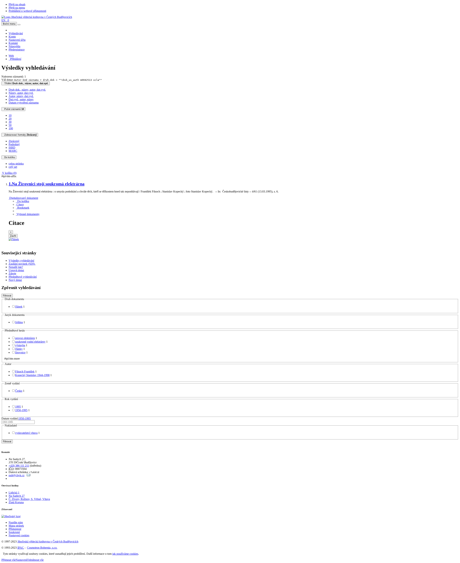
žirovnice (20, 352)
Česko (18, 390)
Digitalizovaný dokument (23, 197)
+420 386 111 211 (19, 465)
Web (11, 55)
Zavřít (13, 236)
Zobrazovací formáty (20, 134)
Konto (12, 36)
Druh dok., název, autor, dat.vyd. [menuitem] (27, 89)
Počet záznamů (13, 109)
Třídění (25, 83)
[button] (20, 204)
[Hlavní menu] (19, 24)
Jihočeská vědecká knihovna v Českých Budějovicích (47, 541)
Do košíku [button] (22, 201)
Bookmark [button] (22, 207)
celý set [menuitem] (13, 166)
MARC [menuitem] (13, 150)
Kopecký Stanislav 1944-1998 (32, 375)
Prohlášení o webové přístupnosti (27, 10)
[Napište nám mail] (28, 475)
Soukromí (14, 532)
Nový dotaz (15, 280)
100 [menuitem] (11, 128)
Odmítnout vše (35, 559)
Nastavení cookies (19, 535)
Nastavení (21, 559)
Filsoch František (24, 371)
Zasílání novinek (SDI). (22, 263)
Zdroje (12, 273)
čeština (19, 322)
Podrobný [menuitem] (14, 144)
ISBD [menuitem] (12, 147)
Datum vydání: (16, 418)
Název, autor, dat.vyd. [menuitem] (21, 92)
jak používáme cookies (125, 553)
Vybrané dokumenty (28, 214)
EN (3, 20)
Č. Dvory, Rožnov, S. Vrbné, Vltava (29, 499)
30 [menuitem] (10, 121)
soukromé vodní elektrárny (30, 341)
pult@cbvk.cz (16, 475)
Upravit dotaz (16, 270)
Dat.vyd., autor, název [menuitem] (21, 99)
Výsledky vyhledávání (21, 260)
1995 (18, 406)
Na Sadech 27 (17, 495)
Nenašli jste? (16, 267)
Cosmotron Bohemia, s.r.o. (42, 547)
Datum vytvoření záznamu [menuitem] (24, 102)
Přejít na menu (17, 7)
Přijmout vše (8, 559)
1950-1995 (21, 410)
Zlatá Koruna (16, 502)
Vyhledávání (16, 33)
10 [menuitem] (10, 115)
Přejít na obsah (17, 4)
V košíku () (9, 172)
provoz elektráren (25, 338)
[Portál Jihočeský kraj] (15, 516)
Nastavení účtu (17, 39)
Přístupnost (15, 528)
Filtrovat (7, 295)
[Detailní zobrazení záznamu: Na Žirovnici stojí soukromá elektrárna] (14, 239)
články (19, 348)
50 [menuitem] (10, 125)
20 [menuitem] (10, 118)
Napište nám (16, 522)
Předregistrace (17, 49)
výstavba (20, 345)
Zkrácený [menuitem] (14, 141)
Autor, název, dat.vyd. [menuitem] (21, 96)
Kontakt (13, 43)
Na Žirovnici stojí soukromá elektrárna (46, 183)
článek (18, 306)
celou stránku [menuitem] (16, 163)
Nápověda (14, 46)
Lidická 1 (14, 492)
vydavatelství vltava (26, 432)
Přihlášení (15, 58)
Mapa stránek (16, 525)
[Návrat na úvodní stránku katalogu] (36, 17)
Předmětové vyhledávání (23, 276)
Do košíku (9, 157)
